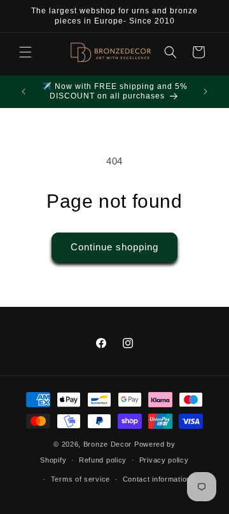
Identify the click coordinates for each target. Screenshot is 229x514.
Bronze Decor (107, 444)
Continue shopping (114, 246)
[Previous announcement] (24, 91)
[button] (25, 52)
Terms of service (80, 479)
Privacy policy (164, 460)
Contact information (157, 479)
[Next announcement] (205, 91)
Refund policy (103, 460)
